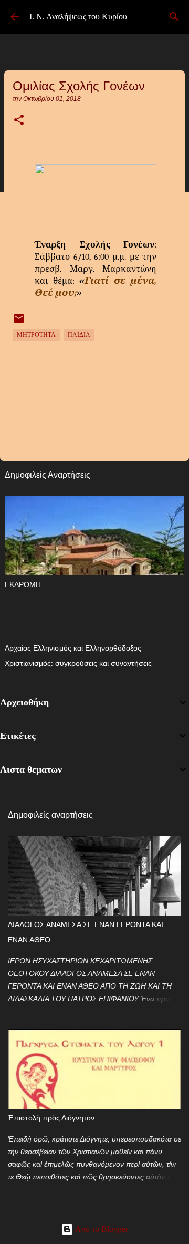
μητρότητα (36, 334)
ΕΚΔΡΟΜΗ (23, 584)
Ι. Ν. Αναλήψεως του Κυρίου (78, 16)
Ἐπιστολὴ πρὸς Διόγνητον (51, 1118)
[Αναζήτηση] (174, 16)
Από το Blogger (101, 1229)
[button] (19, 121)
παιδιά (79, 334)
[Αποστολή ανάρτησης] (19, 322)
